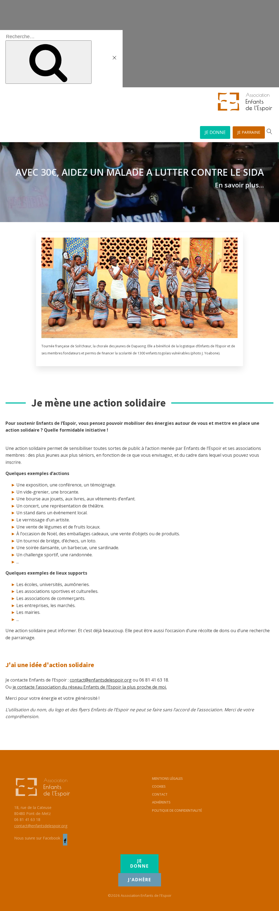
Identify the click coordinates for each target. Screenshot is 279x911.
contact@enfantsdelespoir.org (101, 680)
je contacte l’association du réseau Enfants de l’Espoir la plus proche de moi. (90, 687)
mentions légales (167, 778)
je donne (139, 863)
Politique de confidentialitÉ (177, 810)
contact (160, 794)
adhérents (161, 802)
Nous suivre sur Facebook (37, 838)
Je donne (215, 132)
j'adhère (139, 880)
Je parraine (248, 132)
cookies (159, 786)
